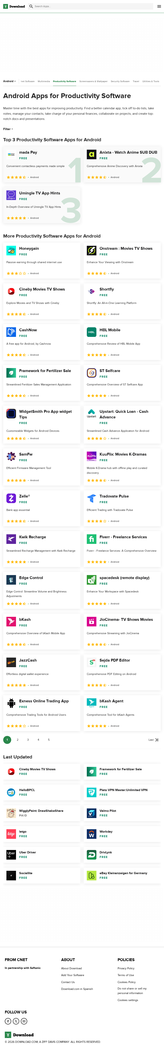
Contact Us (68, 982)
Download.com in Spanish (77, 989)
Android (8, 81)
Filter (7, 129)
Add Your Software (72, 975)
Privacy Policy (126, 968)
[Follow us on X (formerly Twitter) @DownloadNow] (16, 1021)
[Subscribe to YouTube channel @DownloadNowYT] (24, 1021)
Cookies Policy (127, 982)
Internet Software (25, 81)
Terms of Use (126, 975)
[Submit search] (31, 6)
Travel (136, 81)
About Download (71, 968)
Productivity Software (64, 81)
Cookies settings (128, 1000)
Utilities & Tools (150, 81)
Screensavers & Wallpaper (93, 81)
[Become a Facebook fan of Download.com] (8, 1021)
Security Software (120, 81)
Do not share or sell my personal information (132, 991)
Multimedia (44, 81)
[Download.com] (14, 6)
